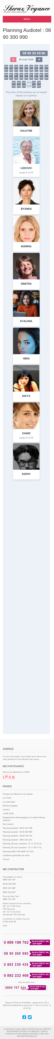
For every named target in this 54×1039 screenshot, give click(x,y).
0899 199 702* (9, 880)
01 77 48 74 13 (13, 906)
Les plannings (9, 802)
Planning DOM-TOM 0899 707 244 (18, 851)
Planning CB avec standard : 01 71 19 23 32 (22, 844)
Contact (6, 809)
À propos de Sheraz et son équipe (18, 794)
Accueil (6, 859)
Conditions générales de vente (16, 855)
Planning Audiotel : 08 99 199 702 (17, 836)
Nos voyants (8, 824)
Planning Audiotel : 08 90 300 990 (17, 832)
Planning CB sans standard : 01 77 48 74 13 (22, 847)
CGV (5, 926)
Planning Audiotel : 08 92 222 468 (17, 828)
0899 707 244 (9, 899)
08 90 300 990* (9, 884)
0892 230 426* (9, 892)
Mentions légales (10, 806)
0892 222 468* (9, 888)
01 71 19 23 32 (13, 912)
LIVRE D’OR (8, 813)
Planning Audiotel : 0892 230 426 (17, 840)
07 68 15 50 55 (9, 921)
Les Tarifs (7, 798)
